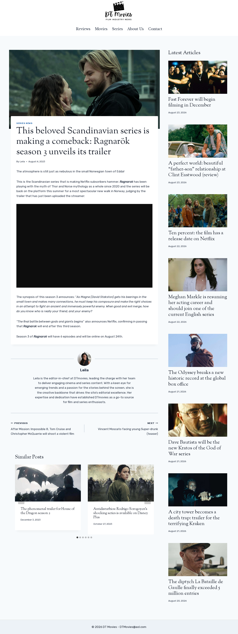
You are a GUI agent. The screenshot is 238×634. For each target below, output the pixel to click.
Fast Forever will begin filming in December (191, 102)
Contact (155, 29)
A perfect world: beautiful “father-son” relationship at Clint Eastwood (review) (197, 169)
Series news (24, 123)
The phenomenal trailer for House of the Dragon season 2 (48, 511)
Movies (101, 29)
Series (117, 29)
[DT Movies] (119, 11)
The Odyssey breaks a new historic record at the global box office (197, 378)
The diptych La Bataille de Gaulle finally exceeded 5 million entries (195, 587)
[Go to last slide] (21, 499)
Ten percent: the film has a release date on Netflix (195, 236)
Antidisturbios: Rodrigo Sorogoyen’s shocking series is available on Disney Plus (120, 513)
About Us (135, 29)
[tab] (77, 537)
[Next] (147, 499)
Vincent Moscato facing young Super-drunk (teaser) (128, 429)
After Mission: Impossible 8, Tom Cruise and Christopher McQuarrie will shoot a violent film (42, 429)
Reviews (83, 29)
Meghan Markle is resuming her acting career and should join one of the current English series (197, 306)
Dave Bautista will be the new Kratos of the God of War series (194, 448)
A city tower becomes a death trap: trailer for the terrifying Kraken (194, 518)
